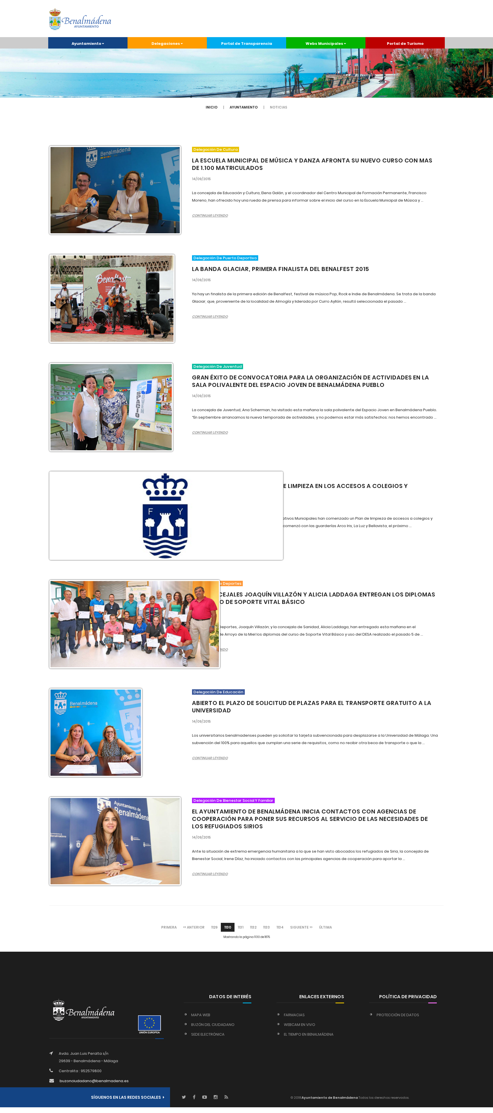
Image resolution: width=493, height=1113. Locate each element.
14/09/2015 (201, 178)
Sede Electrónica (208, 1034)
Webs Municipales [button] (324, 43)
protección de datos (398, 1015)
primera (169, 927)
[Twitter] (184, 1097)
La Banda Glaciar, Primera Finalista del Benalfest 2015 (280, 269)
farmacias (294, 1015)
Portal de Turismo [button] (405, 43)
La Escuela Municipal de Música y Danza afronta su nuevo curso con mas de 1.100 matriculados (312, 164)
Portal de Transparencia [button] (246, 43)
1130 (227, 927)
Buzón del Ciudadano (213, 1024)
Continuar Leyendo (210, 215)
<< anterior (194, 927)
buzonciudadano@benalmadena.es (94, 1081)
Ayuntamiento (244, 107)
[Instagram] (216, 1097)
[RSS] (226, 1097)
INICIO (211, 107)
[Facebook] (194, 1097)
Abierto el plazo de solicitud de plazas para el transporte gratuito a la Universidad (311, 706)
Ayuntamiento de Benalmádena (329, 1097)
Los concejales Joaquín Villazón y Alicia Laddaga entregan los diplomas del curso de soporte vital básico (313, 598)
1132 (253, 927)
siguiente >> (301, 927)
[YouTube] (204, 1097)
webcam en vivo (299, 1024)
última (325, 927)
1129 (214, 927)
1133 (266, 927)
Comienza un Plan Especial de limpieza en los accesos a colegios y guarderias (300, 489)
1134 (280, 927)
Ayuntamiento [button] (86, 43)
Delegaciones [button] (165, 43)
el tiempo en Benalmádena (309, 1034)
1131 (240, 927)
